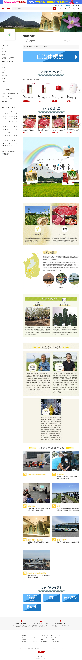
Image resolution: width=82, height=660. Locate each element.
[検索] (54, 8)
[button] (76, 6)
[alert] (51, 46)
